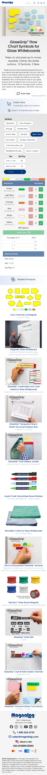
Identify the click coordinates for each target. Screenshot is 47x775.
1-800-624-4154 (25, 732)
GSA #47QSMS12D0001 (23, 745)
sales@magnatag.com (25, 736)
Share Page (25, 93)
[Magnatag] (23, 715)
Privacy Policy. (7, 772)
